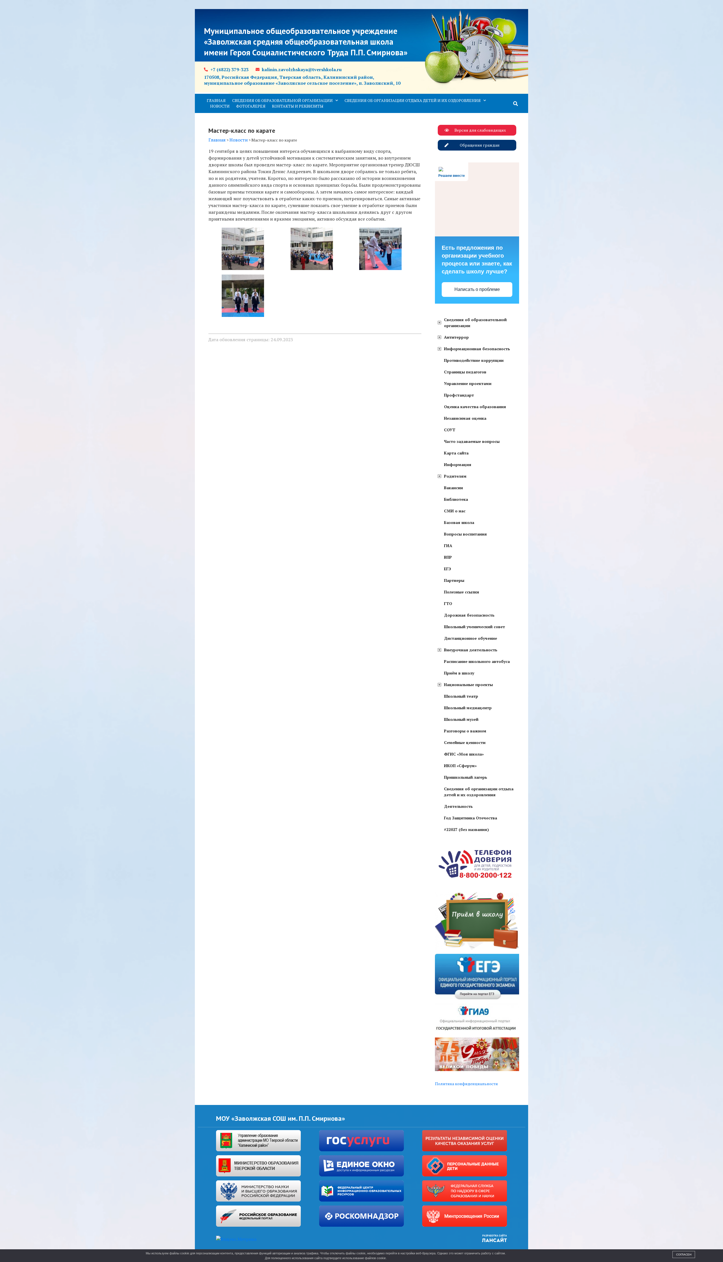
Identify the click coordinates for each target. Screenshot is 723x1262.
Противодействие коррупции (474, 360)
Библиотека (456, 499)
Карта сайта (456, 453)
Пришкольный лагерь (465, 777)
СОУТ (449, 429)
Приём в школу (459, 673)
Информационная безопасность (477, 348)
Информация (457, 464)
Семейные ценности (464, 742)
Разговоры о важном (465, 731)
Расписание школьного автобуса (477, 661)
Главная (216, 100)
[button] (515, 103)
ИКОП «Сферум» (460, 765)
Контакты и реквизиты (297, 106)
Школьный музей (461, 719)
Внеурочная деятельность (470, 649)
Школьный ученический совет (474, 626)
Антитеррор (456, 337)
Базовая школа (459, 522)
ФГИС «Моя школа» (464, 754)
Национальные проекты (468, 684)
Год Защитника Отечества (470, 818)
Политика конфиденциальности (466, 1083)
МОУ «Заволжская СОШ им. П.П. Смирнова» (280, 1118)
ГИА (448, 545)
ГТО (448, 603)
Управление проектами (467, 383)
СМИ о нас (454, 510)
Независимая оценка (465, 418)
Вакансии (453, 487)
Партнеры (454, 580)
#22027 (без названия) (466, 829)
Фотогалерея (250, 106)
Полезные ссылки (461, 592)
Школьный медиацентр (468, 707)
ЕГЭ (447, 568)
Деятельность (458, 806)
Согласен (683, 1254)
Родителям (455, 476)
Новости (220, 106)
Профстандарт (459, 395)
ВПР (448, 557)
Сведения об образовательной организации (282, 100)
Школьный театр (461, 696)
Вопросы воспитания (465, 534)
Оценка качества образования (475, 406)
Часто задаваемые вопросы (472, 441)
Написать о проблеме (477, 289)
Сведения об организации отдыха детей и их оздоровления (413, 100)
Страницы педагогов (465, 372)
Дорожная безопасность (469, 615)
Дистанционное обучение (470, 638)
